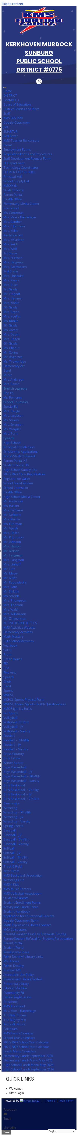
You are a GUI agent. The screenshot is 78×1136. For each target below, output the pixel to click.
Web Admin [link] (66, 1100)
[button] (39, 81)
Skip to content (12, 4)
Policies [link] (50, 1100)
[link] (29, 1100)
